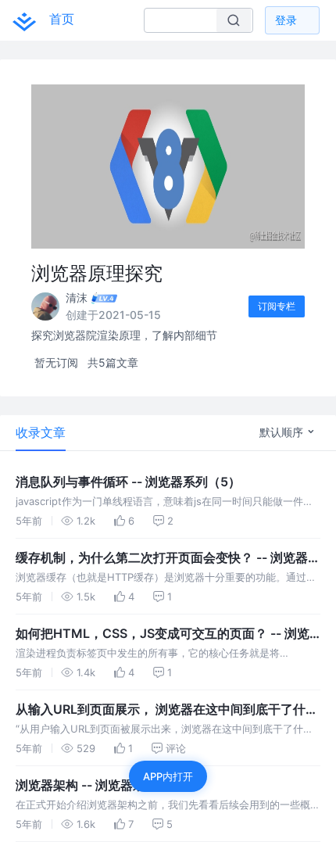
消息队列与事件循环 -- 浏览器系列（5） (128, 481)
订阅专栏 (276, 306)
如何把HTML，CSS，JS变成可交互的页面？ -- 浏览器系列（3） (162, 634)
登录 (286, 20)
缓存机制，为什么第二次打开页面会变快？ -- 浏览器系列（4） (168, 558)
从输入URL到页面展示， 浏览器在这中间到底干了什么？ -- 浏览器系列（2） (161, 709)
